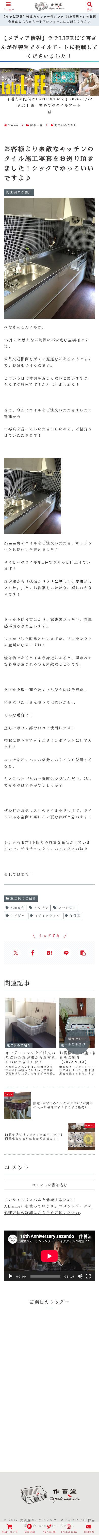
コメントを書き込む (49, 1185)
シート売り (67, 907)
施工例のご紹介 (23, 898)
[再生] (10, 1276)
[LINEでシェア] (66, 953)
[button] (83, 953)
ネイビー (17, 915)
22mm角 (17, 907)
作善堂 (75, 915)
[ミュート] (80, 1276)
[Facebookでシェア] (33, 953)
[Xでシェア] (16, 953)
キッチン (41, 907)
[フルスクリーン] (88, 1276)
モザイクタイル (47, 915)
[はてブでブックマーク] (49, 953)
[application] (49, 1256)
